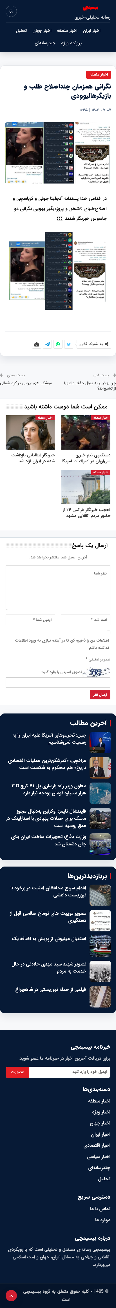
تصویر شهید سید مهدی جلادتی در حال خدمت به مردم (49, 968)
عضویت (17, 1072)
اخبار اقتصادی (96, 1145)
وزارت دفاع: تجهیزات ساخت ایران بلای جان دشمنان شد (48, 840)
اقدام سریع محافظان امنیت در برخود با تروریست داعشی (48, 892)
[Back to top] (11, 1295)
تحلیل (21, 30)
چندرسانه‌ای (45, 43)
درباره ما (102, 1220)
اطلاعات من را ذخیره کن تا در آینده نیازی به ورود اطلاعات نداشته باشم (62, 644)
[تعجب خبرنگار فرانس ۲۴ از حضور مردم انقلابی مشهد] (85, 487)
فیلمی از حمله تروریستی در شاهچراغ (50, 989)
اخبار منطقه (67, 30)
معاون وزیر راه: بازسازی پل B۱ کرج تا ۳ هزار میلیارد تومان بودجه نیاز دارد (49, 790)
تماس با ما (100, 1209)
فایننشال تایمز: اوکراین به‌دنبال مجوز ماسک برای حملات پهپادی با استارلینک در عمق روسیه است (46, 819)
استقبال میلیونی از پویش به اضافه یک (49, 939)
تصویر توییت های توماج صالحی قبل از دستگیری (48, 917)
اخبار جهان (41, 30)
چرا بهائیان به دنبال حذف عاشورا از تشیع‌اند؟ (90, 386)
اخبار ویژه (101, 1112)
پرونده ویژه (71, 43)
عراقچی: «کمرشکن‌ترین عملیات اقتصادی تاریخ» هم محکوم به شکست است (47, 764)
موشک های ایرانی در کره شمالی (26, 383)
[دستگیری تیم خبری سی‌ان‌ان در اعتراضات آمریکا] (85, 432)
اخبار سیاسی (98, 1157)
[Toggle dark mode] (11, 11)
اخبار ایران (91, 30)
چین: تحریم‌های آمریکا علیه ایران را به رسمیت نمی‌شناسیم (49, 739)
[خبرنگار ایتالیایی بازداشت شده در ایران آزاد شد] (30, 432)
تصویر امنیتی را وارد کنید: (61, 672)
